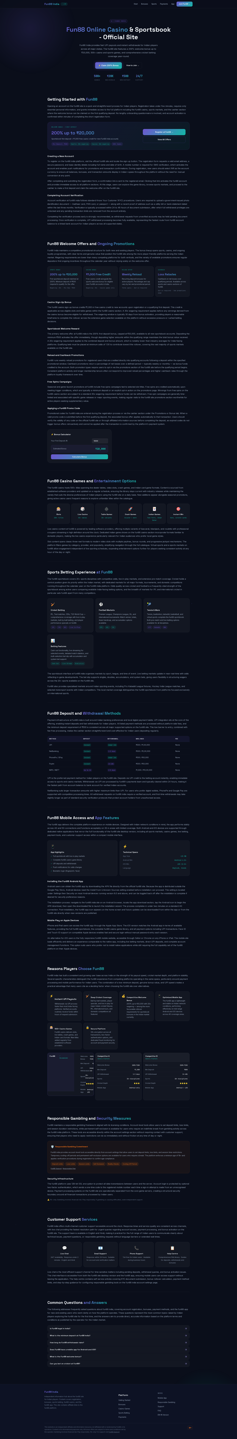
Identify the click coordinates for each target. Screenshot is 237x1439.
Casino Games (124, 1409)
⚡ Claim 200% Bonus (108, 65)
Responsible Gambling (166, 1402)
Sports (154, 4)
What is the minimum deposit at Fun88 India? (118, 1335)
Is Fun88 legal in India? (118, 1328)
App (172, 4)
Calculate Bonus (79, 457)
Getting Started (124, 1400)
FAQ (159, 1411)
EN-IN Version (163, 1415)
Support (161, 1406)
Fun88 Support (56, 1168)
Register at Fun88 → (164, 132)
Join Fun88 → (184, 4)
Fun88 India (51, 4)
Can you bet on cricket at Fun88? (118, 1363)
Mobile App (162, 1398)
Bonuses (144, 4)
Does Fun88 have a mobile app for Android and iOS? (118, 1349)
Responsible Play (69, 1168)
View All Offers (164, 139)
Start (136, 4)
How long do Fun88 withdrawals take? (118, 1342)
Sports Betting (124, 1413)
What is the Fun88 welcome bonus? (118, 1356)
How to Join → (132, 65)
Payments (164, 4)
